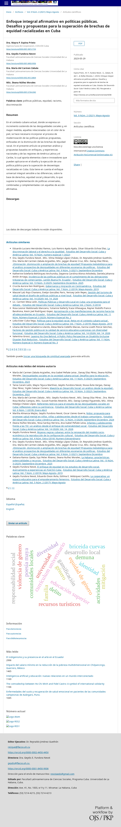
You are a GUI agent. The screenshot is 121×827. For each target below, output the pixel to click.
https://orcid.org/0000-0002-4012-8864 (21, 78)
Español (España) (15, 504)
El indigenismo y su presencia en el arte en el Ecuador (35, 657)
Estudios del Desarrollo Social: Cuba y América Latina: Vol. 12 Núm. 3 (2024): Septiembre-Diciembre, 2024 (63, 418)
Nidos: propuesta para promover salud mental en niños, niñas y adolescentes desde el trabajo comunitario (61, 415)
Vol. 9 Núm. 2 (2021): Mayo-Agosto (43, 12)
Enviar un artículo (18, 523)
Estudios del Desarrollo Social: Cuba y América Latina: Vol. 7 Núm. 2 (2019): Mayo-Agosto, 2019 (59, 288)
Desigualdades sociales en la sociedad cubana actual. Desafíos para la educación (65, 375)
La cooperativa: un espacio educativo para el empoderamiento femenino (61, 478)
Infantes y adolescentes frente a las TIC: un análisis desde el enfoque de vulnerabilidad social (62, 424)
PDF (80, 43)
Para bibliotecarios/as (16, 638)
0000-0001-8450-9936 (37, 768)
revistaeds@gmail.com (62, 773)
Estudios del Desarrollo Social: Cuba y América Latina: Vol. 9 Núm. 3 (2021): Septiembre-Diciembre (61, 269)
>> (29, 349)
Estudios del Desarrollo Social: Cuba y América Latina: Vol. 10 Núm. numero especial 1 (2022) (59, 253)
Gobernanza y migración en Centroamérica (69, 286)
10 (24, 349)
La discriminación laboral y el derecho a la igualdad (61, 250)
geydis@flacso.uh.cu (19, 763)
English (10, 509)
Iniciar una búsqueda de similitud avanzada (46, 356)
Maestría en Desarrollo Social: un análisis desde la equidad (81, 388)
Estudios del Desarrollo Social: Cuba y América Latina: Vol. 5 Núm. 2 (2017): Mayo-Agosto (62, 481)
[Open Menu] (6, 3)
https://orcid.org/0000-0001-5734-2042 (21, 92)
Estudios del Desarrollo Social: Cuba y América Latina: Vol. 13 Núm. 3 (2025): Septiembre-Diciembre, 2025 (62, 281)
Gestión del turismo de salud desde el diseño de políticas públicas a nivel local (62, 294)
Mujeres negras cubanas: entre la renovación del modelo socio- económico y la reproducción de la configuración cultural (58, 434)
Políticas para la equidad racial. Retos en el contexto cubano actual (72, 320)
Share (77, 164)
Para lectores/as (13, 628)
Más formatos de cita (86, 100)
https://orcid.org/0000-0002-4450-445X (28, 752)
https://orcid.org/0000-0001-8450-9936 (21, 63)
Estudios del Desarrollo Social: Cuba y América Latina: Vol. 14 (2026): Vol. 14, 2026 (67, 333)
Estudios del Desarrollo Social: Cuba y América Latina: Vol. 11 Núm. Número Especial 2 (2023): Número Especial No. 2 (62, 316)
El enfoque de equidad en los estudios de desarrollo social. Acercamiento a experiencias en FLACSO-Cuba (56, 468)
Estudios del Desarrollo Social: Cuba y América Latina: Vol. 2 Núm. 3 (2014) (62, 304)
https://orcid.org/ (17, 768)
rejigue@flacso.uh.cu (19, 747)
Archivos (19, 12)
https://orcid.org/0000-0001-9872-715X (21, 49)
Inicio (8, 12)
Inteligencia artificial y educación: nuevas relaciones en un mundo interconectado (49, 675)
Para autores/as (13, 633)
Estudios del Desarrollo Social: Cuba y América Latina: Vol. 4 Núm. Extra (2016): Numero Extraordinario (63, 437)
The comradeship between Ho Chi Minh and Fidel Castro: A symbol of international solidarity (55, 683)
